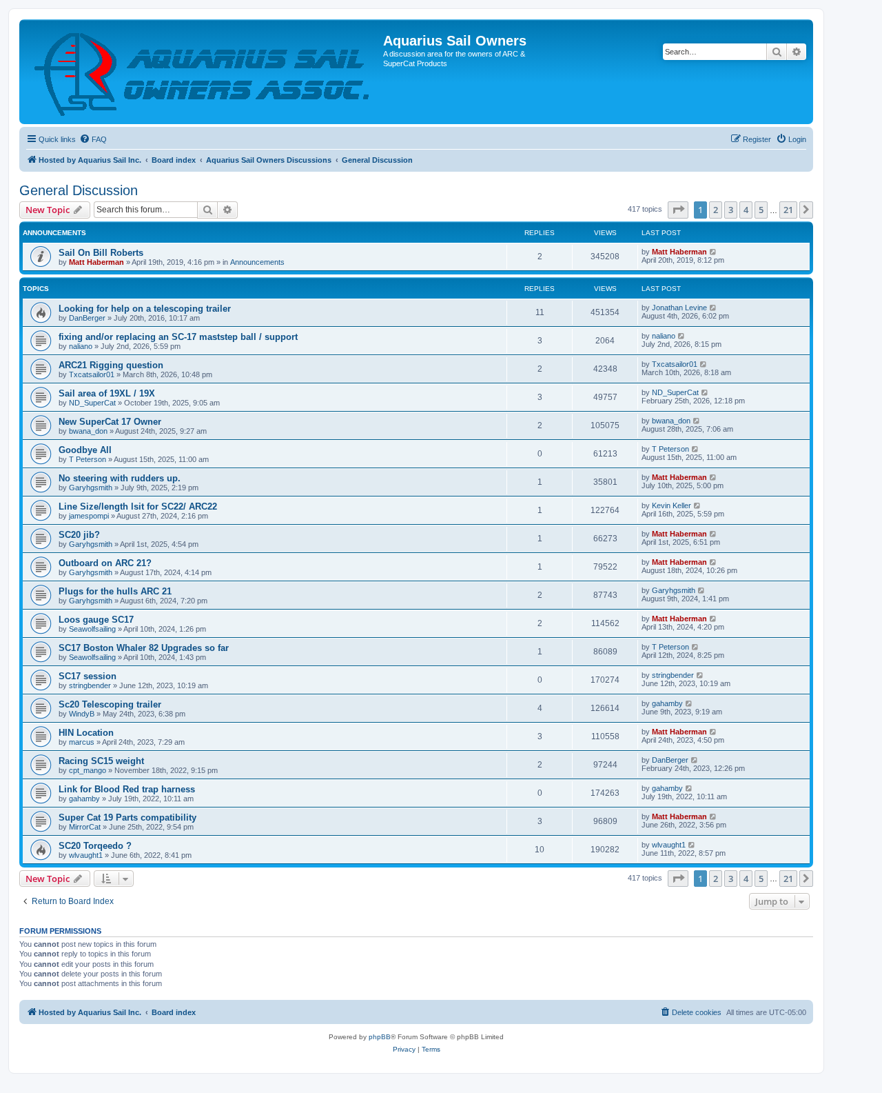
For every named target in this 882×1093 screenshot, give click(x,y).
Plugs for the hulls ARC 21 (115, 591)
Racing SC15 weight (101, 761)
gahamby (667, 703)
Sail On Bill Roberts (101, 253)
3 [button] (730, 209)
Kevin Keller (671, 505)
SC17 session (87, 676)
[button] (678, 209)
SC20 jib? (79, 535)
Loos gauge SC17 (96, 619)
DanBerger (87, 318)
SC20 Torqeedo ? (95, 846)
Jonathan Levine (679, 307)
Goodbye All (85, 450)
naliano (80, 346)
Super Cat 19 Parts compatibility (127, 817)
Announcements (257, 262)
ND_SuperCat (92, 403)
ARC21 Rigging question (111, 365)
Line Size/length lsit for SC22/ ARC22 (138, 506)
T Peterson (87, 459)
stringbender (90, 685)
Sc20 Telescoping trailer (110, 704)
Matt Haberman (96, 262)
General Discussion (78, 190)
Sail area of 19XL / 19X (107, 393)
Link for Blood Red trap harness (127, 789)
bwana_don (88, 431)
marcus (81, 742)
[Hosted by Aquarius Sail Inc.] (203, 72)
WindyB (81, 714)
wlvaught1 (86, 855)
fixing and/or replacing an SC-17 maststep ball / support (178, 337)
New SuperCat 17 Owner (110, 422)
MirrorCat (85, 827)
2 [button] (715, 209)
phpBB (380, 1037)
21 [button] (788, 209)
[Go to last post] (713, 252)
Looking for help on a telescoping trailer (145, 308)
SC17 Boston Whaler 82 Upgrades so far (144, 648)
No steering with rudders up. (120, 478)
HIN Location (86, 733)
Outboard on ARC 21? (105, 563)
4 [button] (745, 209)
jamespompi (89, 516)
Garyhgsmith (90, 487)
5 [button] (761, 209)
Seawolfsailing (92, 629)
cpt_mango (87, 770)
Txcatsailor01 (91, 374)
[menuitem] (93, 139)
